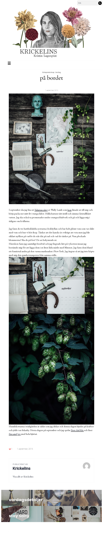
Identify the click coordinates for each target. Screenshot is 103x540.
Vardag (58, 72)
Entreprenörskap (48, 72)
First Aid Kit (77, 430)
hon (69, 209)
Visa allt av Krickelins (23, 476)
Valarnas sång (41, 209)
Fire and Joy (15, 434)
